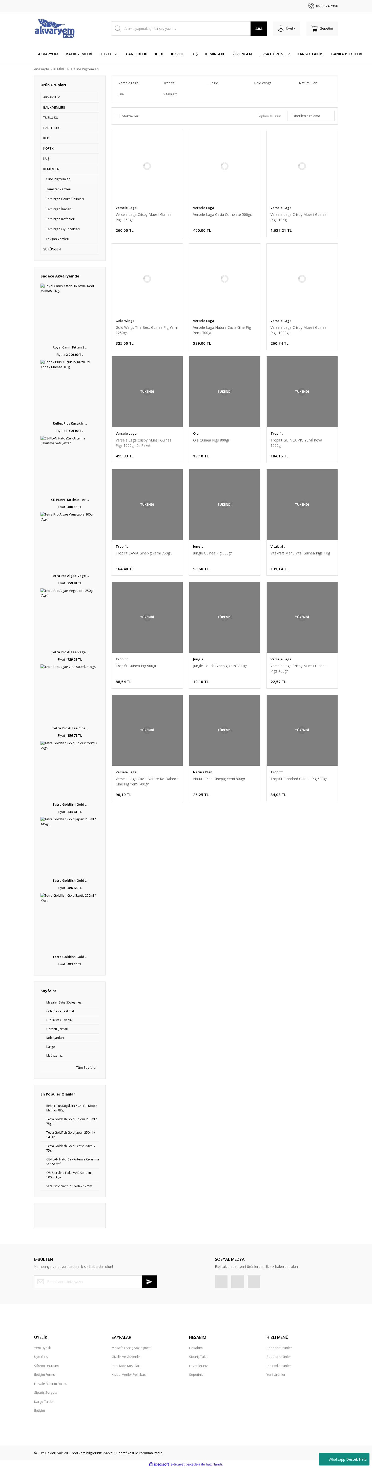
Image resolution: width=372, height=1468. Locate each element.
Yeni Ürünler (275, 1374)
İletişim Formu (44, 1374)
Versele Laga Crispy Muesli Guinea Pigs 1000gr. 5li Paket (144, 443)
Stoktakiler (130, 116)
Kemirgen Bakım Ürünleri (65, 199)
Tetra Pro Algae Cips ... (70, 728)
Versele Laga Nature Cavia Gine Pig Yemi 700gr (222, 330)
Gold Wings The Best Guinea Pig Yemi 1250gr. (147, 330)
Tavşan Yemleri (57, 239)
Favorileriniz (198, 1365)
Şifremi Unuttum (46, 1365)
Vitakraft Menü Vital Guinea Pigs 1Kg (300, 553)
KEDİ (46, 138)
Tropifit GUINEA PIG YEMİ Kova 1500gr (296, 443)
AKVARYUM (51, 97)
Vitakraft (278, 546)
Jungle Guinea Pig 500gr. (213, 553)
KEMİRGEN (51, 169)
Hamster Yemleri (58, 189)
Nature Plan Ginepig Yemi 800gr (219, 778)
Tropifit (277, 433)
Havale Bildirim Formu (50, 1383)
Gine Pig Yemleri (86, 69)
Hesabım (196, 1347)
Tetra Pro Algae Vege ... (70, 575)
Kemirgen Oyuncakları (63, 229)
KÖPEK (48, 148)
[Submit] (149, 1281)
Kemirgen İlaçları (58, 209)
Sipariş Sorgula (45, 1392)
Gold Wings (125, 320)
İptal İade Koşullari (126, 1365)
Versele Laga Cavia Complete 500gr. (222, 214)
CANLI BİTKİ (51, 128)
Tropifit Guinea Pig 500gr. (136, 665)
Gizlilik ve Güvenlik (126, 1356)
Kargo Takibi (43, 1401)
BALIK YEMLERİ (54, 107)
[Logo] (54, 28)
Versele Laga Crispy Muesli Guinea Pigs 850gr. (144, 217)
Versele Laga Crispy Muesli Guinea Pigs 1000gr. (298, 330)
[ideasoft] (159, 1464)
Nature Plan (202, 772)
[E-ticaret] (185, 1464)
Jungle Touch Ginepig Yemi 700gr (220, 665)
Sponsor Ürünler (279, 1347)
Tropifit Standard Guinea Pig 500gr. (299, 778)
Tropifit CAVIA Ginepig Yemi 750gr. (144, 553)
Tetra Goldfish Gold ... (69, 804)
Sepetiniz (196, 1374)
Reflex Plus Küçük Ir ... (70, 423)
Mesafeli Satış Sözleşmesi (131, 1347)
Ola (196, 433)
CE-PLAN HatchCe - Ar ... (70, 499)
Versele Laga (126, 207)
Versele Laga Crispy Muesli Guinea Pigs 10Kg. (298, 217)
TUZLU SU (50, 117)
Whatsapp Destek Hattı (348, 1459)
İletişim (39, 1410)
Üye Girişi (41, 1356)
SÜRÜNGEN (52, 249)
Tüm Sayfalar (86, 1067)
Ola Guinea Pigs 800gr (211, 440)
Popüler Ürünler (278, 1356)
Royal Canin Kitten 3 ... (70, 347)
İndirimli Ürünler (278, 1365)
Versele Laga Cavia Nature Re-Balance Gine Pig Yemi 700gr (147, 781)
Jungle (198, 546)
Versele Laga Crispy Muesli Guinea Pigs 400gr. (298, 668)
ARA (259, 28)
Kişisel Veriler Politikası (129, 1374)
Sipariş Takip (199, 1356)
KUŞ (46, 158)
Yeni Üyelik (42, 1347)
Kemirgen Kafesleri (60, 219)
